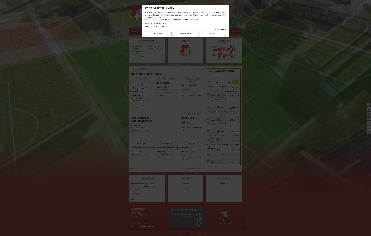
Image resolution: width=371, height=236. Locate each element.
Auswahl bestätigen (185, 33)
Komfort (158, 27)
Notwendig (150, 27)
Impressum (148, 23)
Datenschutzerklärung (159, 23)
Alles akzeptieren (158, 33)
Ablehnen (212, 33)
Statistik (165, 27)
